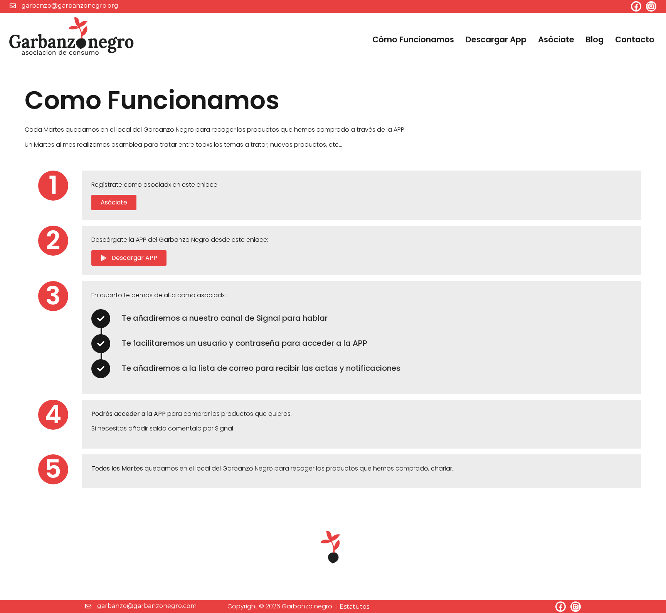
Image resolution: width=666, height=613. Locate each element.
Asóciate (556, 39)
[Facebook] (636, 6)
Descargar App (496, 39)
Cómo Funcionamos (413, 39)
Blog (595, 39)
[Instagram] (651, 6)
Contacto (634, 39)
